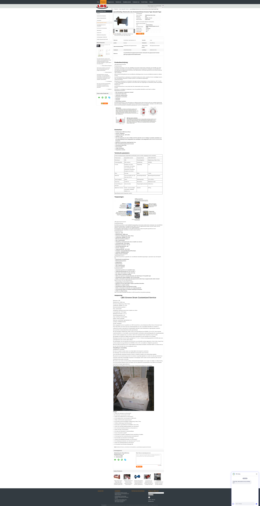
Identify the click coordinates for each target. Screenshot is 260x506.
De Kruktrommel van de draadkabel (101, 25)
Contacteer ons (136, 2)
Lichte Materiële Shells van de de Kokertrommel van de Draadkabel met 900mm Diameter (122, 493)
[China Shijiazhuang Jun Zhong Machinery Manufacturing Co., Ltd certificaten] (100, 53)
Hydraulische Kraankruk (101, 15)
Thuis (112, 9)
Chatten (140, 33)
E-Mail (149, 499)
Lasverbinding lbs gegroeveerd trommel (143, 447)
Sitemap (153, 499)
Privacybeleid (103, 505)
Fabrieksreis (118, 2)
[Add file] (233, 503)
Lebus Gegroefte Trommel (124, 9)
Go (162, 7)
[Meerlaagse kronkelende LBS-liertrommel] (98, 45)
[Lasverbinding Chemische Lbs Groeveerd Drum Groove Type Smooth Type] (123, 21)
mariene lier (99, 32)
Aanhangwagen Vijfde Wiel (102, 37)
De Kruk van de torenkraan (102, 28)
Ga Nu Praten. (144, 2)
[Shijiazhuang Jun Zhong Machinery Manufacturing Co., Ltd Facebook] (149, 497)
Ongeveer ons (110, 2)
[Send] (257, 503)
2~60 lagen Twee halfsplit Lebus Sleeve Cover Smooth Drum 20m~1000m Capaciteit (121, 500)
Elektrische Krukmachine (101, 34)
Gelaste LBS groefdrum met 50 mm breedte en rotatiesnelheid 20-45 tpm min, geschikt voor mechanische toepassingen (138, 483)
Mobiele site (151, 501)
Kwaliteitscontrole (127, 2)
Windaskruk (99, 30)
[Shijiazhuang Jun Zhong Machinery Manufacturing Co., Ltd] (103, 7)
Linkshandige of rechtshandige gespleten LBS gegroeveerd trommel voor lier (121, 497)
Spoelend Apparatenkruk (101, 18)
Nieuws (151, 2)
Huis (98, 2)
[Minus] (256, 474)
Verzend (150, 494)
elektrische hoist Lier (121, 447)
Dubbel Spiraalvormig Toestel (102, 39)
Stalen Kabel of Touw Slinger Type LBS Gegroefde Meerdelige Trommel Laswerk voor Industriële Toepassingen (118, 483)
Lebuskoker (99, 20)
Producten (103, 2)
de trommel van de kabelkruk (130, 447)
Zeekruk (98, 13)
